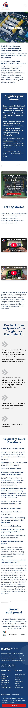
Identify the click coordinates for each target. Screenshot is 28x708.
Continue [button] (14, 705)
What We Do (5, 680)
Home (3, 674)
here (19, 504)
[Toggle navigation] (25, 6)
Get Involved (5, 683)
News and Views (6, 687)
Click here (19, 304)
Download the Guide (14, 194)
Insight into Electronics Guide (14, 177)
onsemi (19, 626)
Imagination (6, 626)
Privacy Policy (21, 700)
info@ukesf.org (8, 135)
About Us (4, 685)
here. (4, 117)
